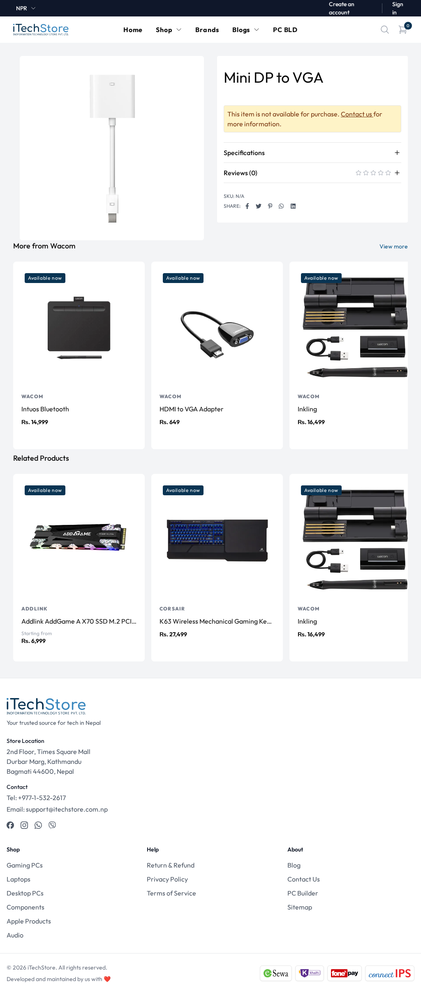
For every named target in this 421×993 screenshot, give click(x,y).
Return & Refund (170, 865)
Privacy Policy (167, 879)
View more (393, 246)
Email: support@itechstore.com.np (57, 809)
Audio (15, 935)
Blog (294, 865)
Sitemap (299, 907)
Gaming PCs (25, 865)
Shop (164, 30)
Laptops (18, 879)
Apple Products (29, 921)
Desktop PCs (25, 893)
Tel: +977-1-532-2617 (36, 797)
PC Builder (302, 893)
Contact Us (303, 879)
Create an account (341, 8)
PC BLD (285, 30)
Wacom (32, 396)
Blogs (241, 30)
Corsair (172, 609)
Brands (207, 30)
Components (25, 907)
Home (133, 30)
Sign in (397, 8)
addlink (34, 609)
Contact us (357, 114)
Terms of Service (171, 893)
